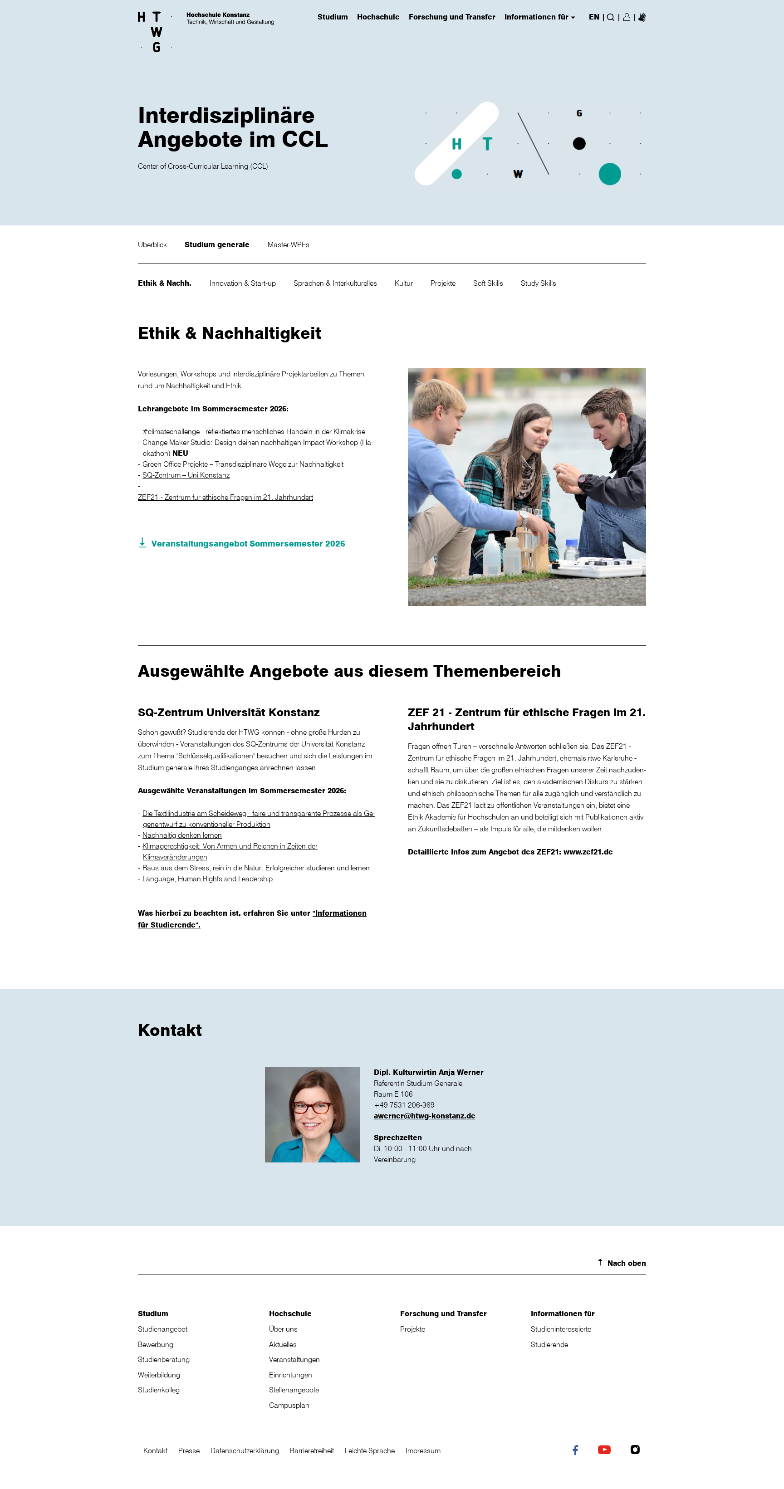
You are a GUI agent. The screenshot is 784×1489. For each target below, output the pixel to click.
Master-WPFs (288, 244)
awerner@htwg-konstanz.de (424, 1115)
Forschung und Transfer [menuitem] (452, 17)
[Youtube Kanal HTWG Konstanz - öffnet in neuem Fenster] (606, 1450)
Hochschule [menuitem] (378, 17)
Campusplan (289, 1405)
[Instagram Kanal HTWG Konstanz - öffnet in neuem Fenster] (637, 1450)
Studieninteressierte (561, 1328)
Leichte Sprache (370, 1450)
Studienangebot (162, 1328)
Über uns (283, 1328)
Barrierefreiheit (312, 1450)
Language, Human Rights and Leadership (207, 878)
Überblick (153, 244)
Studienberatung (164, 1359)
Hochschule (290, 1313)
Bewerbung (155, 1344)
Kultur (405, 283)
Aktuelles (283, 1344)
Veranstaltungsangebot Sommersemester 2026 (248, 543)
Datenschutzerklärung (245, 1450)
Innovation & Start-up (244, 283)
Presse (189, 1450)
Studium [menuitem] (333, 17)
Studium (153, 1313)
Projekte (444, 283)
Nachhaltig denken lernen (182, 835)
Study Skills (538, 283)
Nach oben (627, 1263)
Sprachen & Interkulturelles (336, 283)
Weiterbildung (159, 1374)
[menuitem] (642, 16)
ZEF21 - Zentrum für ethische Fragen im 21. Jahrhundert (225, 497)
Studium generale (218, 244)
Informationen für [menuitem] (536, 17)
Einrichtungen (290, 1374)
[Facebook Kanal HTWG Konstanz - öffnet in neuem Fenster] (577, 1451)
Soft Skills (489, 283)
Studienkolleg (159, 1389)
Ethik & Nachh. (166, 283)
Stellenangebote (294, 1389)
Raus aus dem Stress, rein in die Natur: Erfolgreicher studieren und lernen (256, 867)
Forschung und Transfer (443, 1313)
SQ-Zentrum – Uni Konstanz (186, 474)
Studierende (549, 1344)
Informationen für (563, 1313)
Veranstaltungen (294, 1359)
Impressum (423, 1450)
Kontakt (155, 1450)
